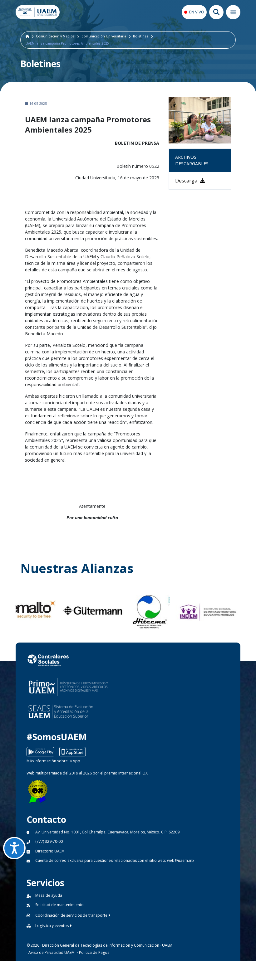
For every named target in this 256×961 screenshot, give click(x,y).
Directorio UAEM (50, 851)
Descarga (187, 180)
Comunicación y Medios (55, 36)
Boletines (140, 36)
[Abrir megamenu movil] (233, 12)
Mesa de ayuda (48, 895)
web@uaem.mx (180, 860)
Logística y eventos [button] (52, 925)
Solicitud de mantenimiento (59, 904)
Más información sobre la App (53, 761)
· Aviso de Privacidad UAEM (51, 952)
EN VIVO (196, 12)
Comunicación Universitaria (103, 36)
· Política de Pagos (93, 952)
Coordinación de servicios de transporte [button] (71, 915)
